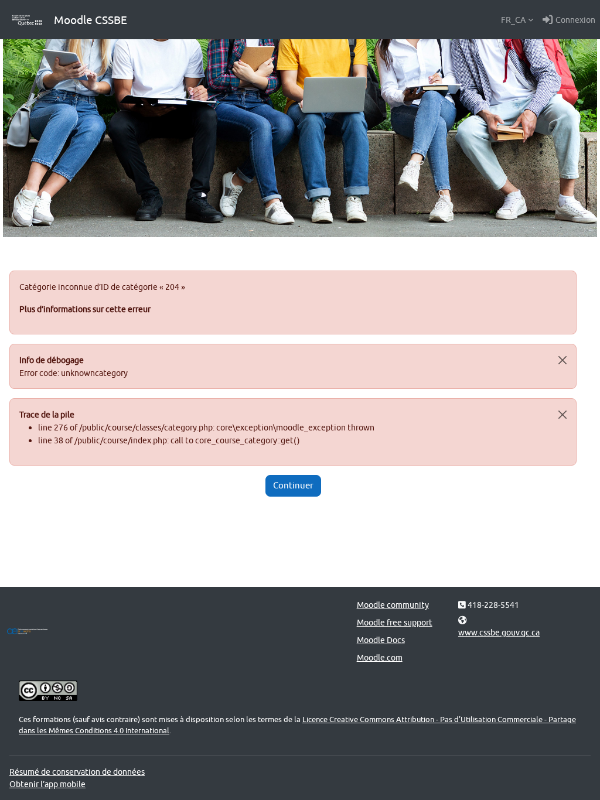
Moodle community (393, 605)
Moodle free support (394, 622)
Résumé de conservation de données (77, 772)
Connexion (575, 20)
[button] (517, 20)
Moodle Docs (381, 640)
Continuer (293, 485)
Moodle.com (380, 657)
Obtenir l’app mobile (47, 784)
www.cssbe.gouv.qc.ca (499, 632)
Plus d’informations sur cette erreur (85, 309)
